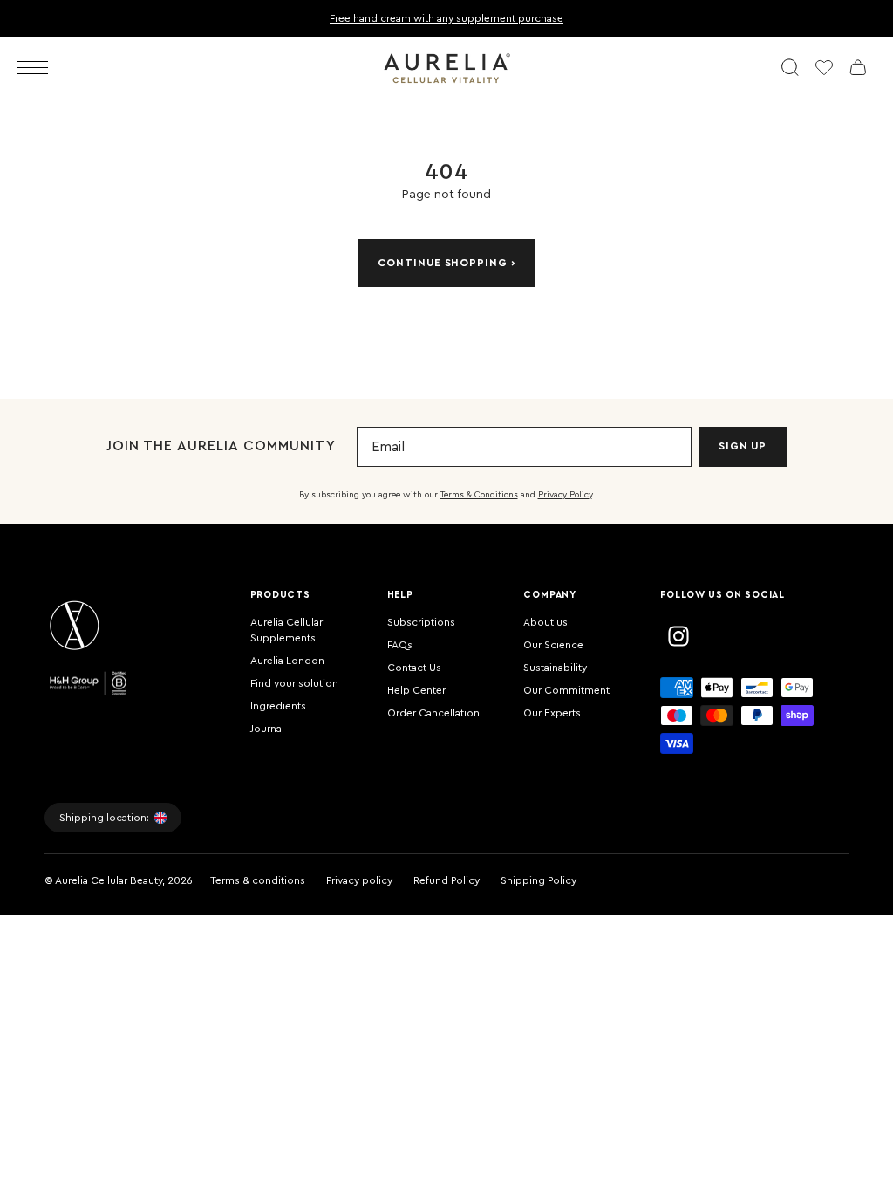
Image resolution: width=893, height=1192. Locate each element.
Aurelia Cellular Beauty (108, 880)
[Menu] (32, 67)
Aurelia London (287, 660)
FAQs (399, 645)
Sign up (743, 446)
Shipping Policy (538, 880)
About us (545, 622)
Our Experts (552, 713)
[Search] (790, 67)
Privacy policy (359, 880)
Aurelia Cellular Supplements (286, 630)
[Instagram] (678, 636)
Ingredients (278, 706)
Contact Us (414, 667)
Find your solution (294, 683)
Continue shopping (443, 262)
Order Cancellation (433, 713)
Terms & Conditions (479, 494)
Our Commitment (566, 690)
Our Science (553, 645)
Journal (267, 728)
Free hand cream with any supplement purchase (446, 18)
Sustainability (555, 667)
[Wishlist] (824, 67)
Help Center (416, 690)
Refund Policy (446, 880)
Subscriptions (421, 622)
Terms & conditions (257, 880)
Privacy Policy (565, 494)
